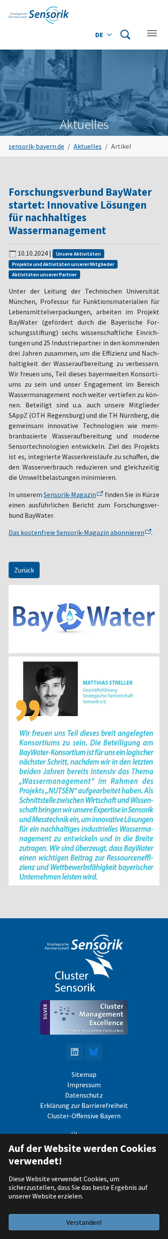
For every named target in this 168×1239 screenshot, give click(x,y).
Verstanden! (84, 1222)
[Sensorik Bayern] (39, 14)
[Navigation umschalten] (152, 33)
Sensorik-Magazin (70, 494)
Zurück (24, 570)
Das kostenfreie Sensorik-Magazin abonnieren (76, 532)
